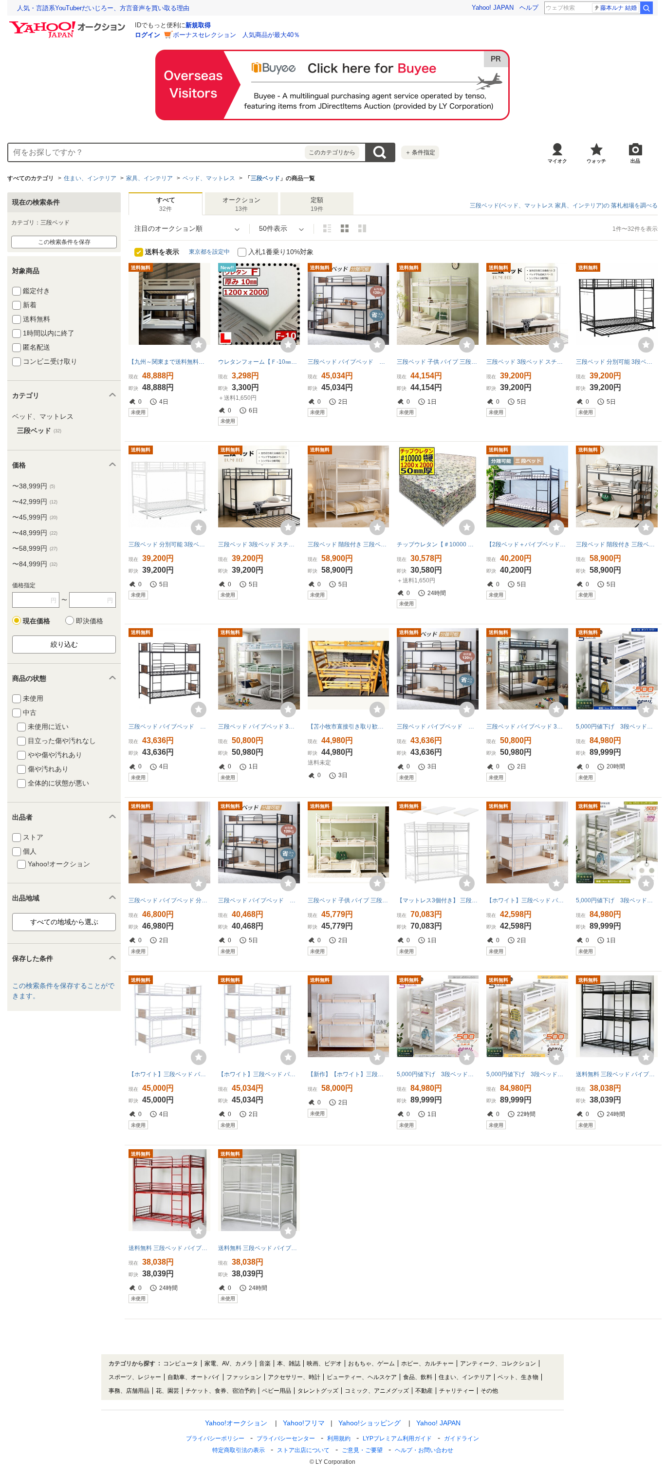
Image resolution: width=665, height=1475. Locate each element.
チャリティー (456, 1390)
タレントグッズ (317, 1390)
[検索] (646, 7)
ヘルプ (528, 7)
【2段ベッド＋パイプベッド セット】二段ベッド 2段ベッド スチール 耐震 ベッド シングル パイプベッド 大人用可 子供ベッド (527, 544)
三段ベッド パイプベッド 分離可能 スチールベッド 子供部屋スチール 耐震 (348, 361)
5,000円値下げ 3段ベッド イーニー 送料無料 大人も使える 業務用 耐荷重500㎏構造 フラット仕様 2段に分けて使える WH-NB (617, 726)
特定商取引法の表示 (238, 1450)
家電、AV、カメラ (228, 1363)
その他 (489, 1390)
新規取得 (198, 25)
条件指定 (420, 152)
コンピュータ (180, 1363)
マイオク (557, 161)
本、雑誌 (288, 1363)
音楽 (265, 1363)
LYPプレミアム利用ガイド (397, 1438)
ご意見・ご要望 (362, 1450)
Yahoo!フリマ (304, 1423)
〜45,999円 (34, 517)
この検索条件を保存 (64, 242)
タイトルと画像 (327, 228)
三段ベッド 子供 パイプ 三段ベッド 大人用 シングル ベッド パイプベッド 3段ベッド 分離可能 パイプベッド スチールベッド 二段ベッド (438, 361)
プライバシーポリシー (215, 1438)
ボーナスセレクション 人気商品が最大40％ (236, 34)
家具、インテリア (149, 178)
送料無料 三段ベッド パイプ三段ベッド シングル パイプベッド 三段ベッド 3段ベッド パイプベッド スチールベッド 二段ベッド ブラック (617, 1074)
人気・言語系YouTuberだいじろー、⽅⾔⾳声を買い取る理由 (103, 8)
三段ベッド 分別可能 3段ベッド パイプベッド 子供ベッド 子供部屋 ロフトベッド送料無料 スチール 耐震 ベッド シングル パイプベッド (169, 544)
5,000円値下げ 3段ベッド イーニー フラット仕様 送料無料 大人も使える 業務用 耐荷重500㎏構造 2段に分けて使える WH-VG (617, 900)
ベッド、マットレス (209, 178)
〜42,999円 (34, 501)
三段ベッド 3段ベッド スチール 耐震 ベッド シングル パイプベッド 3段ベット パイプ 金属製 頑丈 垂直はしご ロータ (259, 544)
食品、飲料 (417, 1377)
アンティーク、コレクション (498, 1363)
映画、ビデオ (324, 1363)
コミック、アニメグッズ (377, 1390)
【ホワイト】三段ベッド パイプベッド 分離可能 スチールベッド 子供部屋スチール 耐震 (527, 900)
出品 (635, 161)
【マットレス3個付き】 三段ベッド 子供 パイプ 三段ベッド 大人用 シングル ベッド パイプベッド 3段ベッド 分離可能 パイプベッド (438, 900)
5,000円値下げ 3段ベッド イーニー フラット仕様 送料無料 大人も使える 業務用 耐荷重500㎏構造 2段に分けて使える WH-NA (527, 1074)
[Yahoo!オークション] (68, 24)
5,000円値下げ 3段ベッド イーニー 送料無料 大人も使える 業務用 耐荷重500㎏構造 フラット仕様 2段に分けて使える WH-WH (438, 1074)
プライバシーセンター (286, 1438)
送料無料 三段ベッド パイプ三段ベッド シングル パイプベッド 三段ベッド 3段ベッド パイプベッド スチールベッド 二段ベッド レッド (169, 1248)
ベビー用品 (276, 1390)
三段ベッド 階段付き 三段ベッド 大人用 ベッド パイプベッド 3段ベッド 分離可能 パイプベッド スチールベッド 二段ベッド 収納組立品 (617, 544)
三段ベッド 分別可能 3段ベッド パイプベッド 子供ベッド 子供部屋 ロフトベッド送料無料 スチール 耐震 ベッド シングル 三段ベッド (617, 361)
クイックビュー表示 (362, 228)
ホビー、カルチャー (427, 1363)
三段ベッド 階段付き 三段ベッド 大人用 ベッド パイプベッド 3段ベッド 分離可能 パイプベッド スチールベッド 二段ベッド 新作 (348, 544)
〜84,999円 (34, 564)
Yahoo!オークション (236, 1423)
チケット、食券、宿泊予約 (220, 1390)
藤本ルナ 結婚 (618, 7)
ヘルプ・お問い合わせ (424, 1450)
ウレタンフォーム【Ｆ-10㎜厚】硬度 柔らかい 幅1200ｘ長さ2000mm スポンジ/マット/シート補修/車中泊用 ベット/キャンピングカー (259, 361)
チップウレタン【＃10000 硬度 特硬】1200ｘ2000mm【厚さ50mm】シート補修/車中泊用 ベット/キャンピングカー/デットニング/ (438, 544)
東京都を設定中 (209, 251)
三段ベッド (265, 178)
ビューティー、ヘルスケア (362, 1377)
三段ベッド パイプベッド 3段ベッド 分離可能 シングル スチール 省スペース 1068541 (527, 726)
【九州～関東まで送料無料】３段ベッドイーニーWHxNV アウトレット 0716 (169, 361)
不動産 (424, 1390)
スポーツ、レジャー (135, 1377)
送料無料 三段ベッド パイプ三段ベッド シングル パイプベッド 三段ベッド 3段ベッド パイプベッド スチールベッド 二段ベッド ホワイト (259, 1248)
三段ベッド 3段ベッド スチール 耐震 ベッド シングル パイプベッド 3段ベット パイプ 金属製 (527, 361)
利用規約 (339, 1438)
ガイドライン (461, 1438)
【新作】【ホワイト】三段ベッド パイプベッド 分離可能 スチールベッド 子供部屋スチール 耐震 (348, 1074)
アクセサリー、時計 (294, 1377)
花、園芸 (167, 1390)
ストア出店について (303, 1450)
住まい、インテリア (90, 178)
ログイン (147, 34)
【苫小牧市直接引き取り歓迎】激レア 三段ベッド (348, 726)
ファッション (243, 1377)
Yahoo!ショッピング (369, 1423)
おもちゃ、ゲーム (371, 1363)
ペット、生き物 (518, 1377)
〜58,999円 (34, 548)
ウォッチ (596, 161)
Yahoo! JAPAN (493, 7)
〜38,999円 (33, 486)
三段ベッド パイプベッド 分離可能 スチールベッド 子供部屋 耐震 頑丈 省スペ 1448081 (169, 900)
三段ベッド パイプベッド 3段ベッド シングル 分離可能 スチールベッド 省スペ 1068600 (259, 726)
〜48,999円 (34, 533)
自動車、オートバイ (193, 1377)
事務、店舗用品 (129, 1390)
